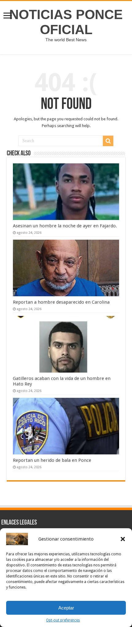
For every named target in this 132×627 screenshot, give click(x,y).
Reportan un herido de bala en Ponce (52, 460)
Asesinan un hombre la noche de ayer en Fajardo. (65, 226)
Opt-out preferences (63, 620)
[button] (123, 539)
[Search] (108, 141)
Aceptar (66, 607)
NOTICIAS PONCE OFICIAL (66, 22)
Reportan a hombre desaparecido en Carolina (61, 302)
